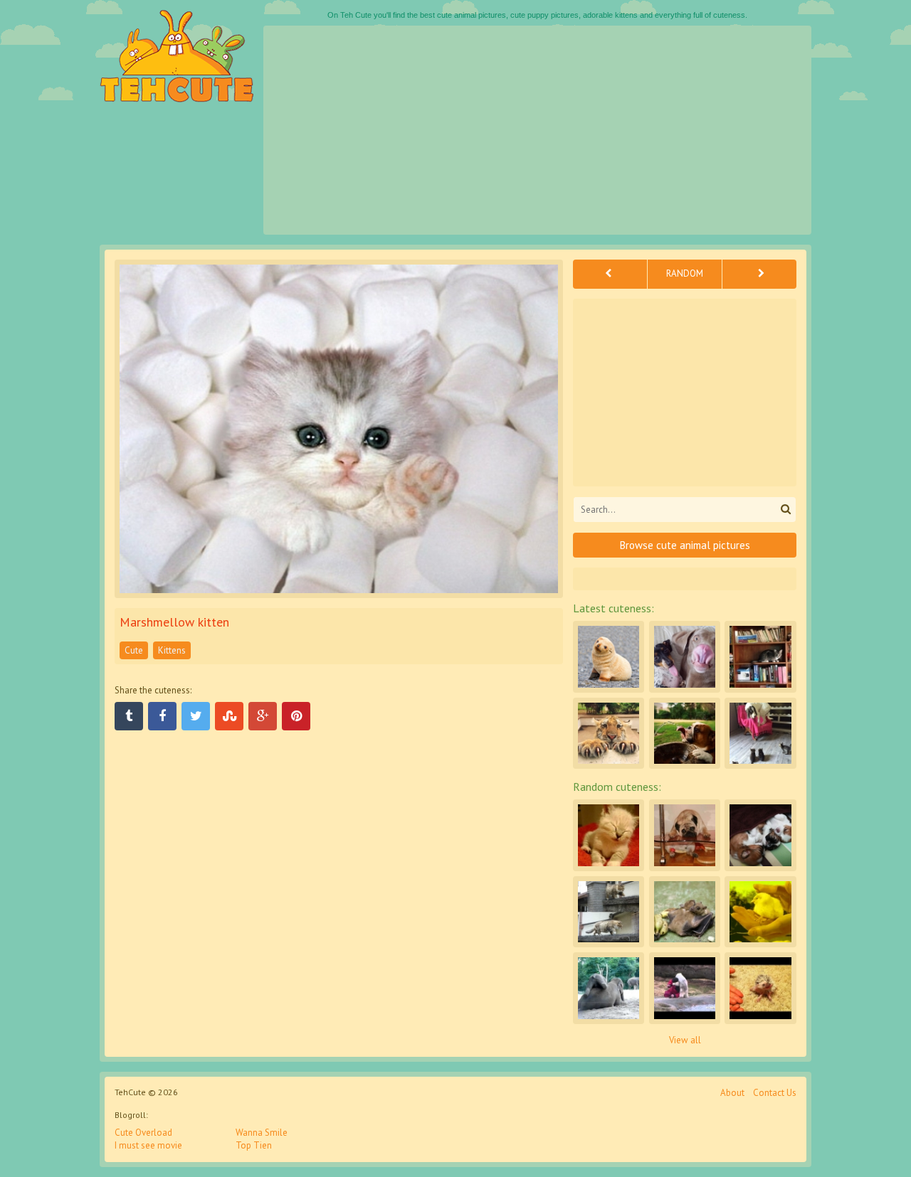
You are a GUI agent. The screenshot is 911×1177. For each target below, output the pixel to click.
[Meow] (608, 733)
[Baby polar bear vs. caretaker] (684, 987)
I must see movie (148, 1145)
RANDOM (684, 273)
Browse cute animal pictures (685, 545)
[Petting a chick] (760, 911)
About (732, 1093)
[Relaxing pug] (684, 835)
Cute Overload (143, 1133)
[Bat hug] (684, 911)
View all (685, 1040)
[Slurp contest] (684, 656)
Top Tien (254, 1145)
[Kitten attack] (760, 733)
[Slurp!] (684, 733)
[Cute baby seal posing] (608, 656)
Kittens (172, 650)
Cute (134, 650)
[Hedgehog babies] (760, 987)
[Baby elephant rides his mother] (608, 987)
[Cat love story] (608, 911)
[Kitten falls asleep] (608, 835)
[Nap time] (760, 835)
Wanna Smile (262, 1133)
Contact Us (774, 1093)
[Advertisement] (537, 130)
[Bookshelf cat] (760, 656)
